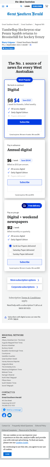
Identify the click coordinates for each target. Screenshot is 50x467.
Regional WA (39, 24)
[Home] (7, 6)
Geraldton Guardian (8, 356)
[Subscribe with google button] (25, 128)
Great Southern (26, 24)
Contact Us (6, 426)
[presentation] (10, 245)
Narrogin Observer (8, 375)
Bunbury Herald (7, 348)
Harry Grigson (9, 48)
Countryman (6, 353)
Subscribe (37, 6)
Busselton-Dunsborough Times (12, 351)
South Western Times (9, 383)
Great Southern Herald (10, 24)
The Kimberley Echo (9, 367)
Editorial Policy (40, 426)
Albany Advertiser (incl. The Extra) (13, 340)
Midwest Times (7, 372)
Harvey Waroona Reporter (10, 361)
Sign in (15, 319)
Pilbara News (6, 380)
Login (27, 6)
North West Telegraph (9, 378)
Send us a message (14, 410)
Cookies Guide (22, 442)
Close (7, 454)
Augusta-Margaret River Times (12, 343)
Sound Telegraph (7, 386)
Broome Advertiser (8, 345)
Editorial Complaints (9, 430)
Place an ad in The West (28, 430)
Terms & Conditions (31, 297)
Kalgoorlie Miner (7, 364)
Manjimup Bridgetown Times (12, 369)
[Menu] (3, 6)
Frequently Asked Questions (22, 426)
